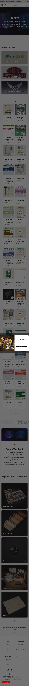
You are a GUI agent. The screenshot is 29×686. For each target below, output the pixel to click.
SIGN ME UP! (21, 346)
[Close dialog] (28, 335)
